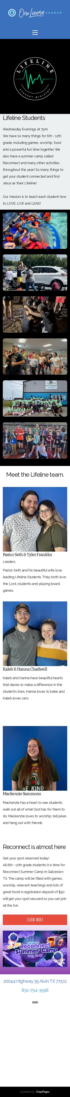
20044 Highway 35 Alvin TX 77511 (34, 981)
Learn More (35, 920)
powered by (34, 1091)
